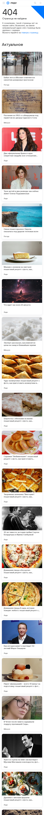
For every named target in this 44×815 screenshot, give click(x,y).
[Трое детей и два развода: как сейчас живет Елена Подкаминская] (22, 183)
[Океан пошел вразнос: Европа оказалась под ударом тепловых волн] (22, 221)
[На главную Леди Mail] (12, 3)
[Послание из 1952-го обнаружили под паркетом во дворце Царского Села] (22, 107)
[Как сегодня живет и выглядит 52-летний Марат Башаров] (22, 638)
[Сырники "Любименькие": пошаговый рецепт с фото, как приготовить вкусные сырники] (22, 448)
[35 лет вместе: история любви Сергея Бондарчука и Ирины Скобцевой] (22, 524)
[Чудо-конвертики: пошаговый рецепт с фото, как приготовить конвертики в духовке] (22, 372)
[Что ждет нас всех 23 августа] (22, 297)
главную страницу (29, 32)
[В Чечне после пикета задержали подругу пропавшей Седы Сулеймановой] (22, 714)
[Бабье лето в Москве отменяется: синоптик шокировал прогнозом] (22, 69)
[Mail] (8, 3)
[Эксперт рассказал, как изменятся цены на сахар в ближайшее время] (22, 335)
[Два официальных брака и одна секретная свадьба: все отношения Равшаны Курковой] (22, 145)
